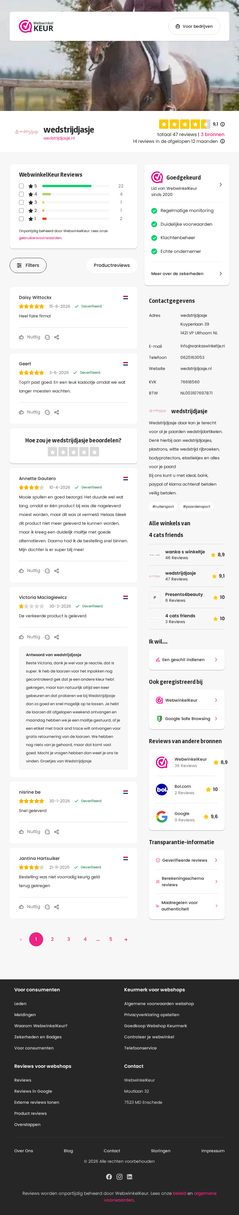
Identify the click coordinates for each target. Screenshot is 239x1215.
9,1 (219, 124)
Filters (32, 265)
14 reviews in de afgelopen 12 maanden (175, 141)
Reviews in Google (33, 1091)
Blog (68, 1151)
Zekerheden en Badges (37, 1037)
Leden (20, 1004)
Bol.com (183, 786)
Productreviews (112, 265)
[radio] (163, 124)
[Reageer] (47, 337)
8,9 (224, 762)
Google (182, 813)
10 (215, 789)
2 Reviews (184, 793)
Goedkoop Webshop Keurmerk (155, 1026)
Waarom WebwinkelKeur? (41, 1026)
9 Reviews (185, 820)
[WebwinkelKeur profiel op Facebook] (109, 1176)
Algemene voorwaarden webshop (159, 1004)
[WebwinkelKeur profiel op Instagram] (119, 1176)
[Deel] (56, 337)
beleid (179, 1193)
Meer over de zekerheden (177, 274)
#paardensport (196, 506)
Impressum (213, 1151)
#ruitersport (163, 506)
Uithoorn (203, 333)
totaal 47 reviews (177, 134)
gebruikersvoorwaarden (40, 237)
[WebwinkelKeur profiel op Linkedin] (130, 1176)
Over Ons (23, 1151)
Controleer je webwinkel (149, 1037)
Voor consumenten (34, 1048)
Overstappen (27, 1124)
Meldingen (25, 1015)
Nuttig (33, 337)
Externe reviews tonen (36, 1102)
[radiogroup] (184, 124)
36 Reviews (186, 766)
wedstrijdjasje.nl (59, 138)
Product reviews (30, 1113)
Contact (112, 1151)
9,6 (214, 816)
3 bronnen (212, 134)
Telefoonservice (140, 1048)
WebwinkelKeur (191, 759)
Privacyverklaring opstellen (151, 1015)
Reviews (22, 1080)
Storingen (161, 1151)
